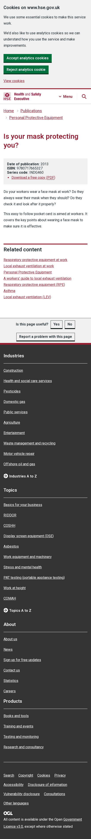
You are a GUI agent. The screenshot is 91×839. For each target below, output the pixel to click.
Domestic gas (14, 402)
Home (9, 111)
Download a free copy (33, 177)
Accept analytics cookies (28, 58)
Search (9, 775)
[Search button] (84, 96)
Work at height (15, 588)
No (70, 324)
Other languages (16, 803)
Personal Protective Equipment (36, 117)
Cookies (43, 775)
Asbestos (11, 546)
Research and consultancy (24, 747)
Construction (13, 370)
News (8, 649)
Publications (31, 111)
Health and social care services (28, 381)
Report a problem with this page (45, 337)
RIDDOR (10, 515)
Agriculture (12, 422)
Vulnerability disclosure (22, 794)
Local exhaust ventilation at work (29, 266)
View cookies (14, 81)
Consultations (54, 794)
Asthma (9, 291)
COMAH (10, 598)
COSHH (9, 525)
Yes (56, 324)
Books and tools (16, 716)
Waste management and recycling (29, 443)
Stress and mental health (23, 567)
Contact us (12, 670)
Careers (10, 691)
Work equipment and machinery (28, 557)
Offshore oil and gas (19, 464)
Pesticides (12, 391)
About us (10, 639)
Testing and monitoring (21, 737)
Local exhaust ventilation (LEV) (27, 297)
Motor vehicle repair (19, 454)
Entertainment (14, 433)
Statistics (11, 681)
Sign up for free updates (22, 660)
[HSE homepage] (22, 96)
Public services (16, 412)
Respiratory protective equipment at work (35, 260)
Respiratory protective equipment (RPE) (34, 285)
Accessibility (14, 785)
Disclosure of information (47, 785)
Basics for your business (23, 505)
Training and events (18, 726)
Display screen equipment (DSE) (29, 536)
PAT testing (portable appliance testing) (34, 577)
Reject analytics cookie (26, 69)
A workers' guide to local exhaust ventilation (37, 278)
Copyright (25, 775)
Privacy (60, 775)
